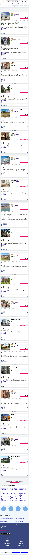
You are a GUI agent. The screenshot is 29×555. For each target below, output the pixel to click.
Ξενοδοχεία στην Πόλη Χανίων (14, 494)
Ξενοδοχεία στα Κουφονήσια (23, 500)
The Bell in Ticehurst (14, 300)
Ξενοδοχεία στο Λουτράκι (22, 493)
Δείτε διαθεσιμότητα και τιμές (24, 43)
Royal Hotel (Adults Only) (15, 203)
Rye (15, 64)
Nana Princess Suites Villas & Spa (19, 521)
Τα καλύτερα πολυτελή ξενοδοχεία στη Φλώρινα (6, 518)
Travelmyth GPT (23, 527)
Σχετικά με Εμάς (16, 524)
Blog (22, 524)
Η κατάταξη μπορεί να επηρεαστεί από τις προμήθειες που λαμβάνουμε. (9, 11)
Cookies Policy (5, 554)
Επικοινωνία (23, 526)
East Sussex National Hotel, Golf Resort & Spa (18, 109)
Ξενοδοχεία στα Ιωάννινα (4, 488)
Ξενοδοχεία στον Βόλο (4, 489)
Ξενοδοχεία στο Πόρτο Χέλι (5, 496)
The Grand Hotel (13, 12)
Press (15, 525)
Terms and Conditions (11, 554)
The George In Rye (14, 390)
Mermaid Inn (13, 86)
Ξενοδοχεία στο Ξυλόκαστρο (23, 498)
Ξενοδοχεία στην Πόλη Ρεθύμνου (13, 497)
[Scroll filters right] (22, 6)
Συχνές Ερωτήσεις (23, 525)
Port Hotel (12, 133)
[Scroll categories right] (28, 3)
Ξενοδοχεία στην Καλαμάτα (23, 489)
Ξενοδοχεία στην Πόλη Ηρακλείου (22, 495)
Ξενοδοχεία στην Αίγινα (4, 493)
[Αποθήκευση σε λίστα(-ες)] (9, 12)
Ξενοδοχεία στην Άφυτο (13, 503)
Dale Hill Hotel (13, 343)
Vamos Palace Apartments (3, 521)
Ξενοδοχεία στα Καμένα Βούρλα (4, 499)
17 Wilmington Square (14, 367)
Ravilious (12, 414)
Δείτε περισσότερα (14, 83)
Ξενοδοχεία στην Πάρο (13, 493)
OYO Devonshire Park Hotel (15, 319)
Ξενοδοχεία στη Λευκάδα (13, 488)
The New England (14, 437)
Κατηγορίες (16, 526)
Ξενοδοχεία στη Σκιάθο (4, 494)
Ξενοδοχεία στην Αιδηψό (13, 498)
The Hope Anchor (14, 230)
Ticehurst (16, 302)
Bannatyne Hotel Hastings (15, 456)
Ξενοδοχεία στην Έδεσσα (4, 503)
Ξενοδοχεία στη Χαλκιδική (22, 490)
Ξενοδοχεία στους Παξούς (13, 500)
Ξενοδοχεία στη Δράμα (4, 500)
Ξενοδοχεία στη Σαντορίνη (13, 490)
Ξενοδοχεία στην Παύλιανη (22, 503)
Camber (21, 6)
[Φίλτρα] (1, 6)
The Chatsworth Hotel (14, 180)
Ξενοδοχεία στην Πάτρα (4, 490)
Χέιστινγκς (14, 6)
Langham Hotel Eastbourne (15, 156)
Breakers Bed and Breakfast (15, 37)
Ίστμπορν (18, 6)
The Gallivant (13, 62)
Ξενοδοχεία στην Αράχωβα (22, 488)
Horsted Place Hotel (14, 253)
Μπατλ (16, 278)
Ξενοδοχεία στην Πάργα (13, 489)
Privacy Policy (8, 554)
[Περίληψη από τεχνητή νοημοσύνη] (8, 97)
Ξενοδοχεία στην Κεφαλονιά (23, 496)
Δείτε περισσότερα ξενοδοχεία (14, 482)
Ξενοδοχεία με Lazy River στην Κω (19, 518)
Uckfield (16, 111)
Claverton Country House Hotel (16, 277)
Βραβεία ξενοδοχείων (17, 527)
